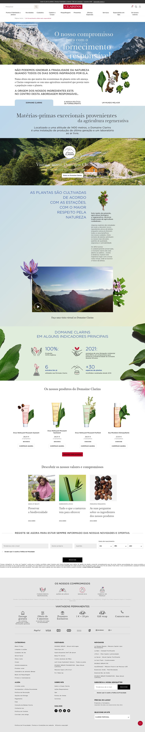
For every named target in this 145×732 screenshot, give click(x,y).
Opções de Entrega (21, 695)
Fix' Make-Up (59, 673)
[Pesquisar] (36, 7)
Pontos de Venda (60, 695)
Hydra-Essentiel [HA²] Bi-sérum (65, 652)
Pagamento (18, 698)
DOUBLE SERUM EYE (101, 663)
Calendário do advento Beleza (25, 671)
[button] (140, 723)
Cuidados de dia (20, 652)
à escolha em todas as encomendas (42, 619)
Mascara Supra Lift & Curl (63, 669)
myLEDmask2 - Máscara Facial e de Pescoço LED (111, 666)
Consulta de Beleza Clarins (24, 705)
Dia (101, 546)
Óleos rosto (19, 659)
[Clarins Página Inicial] (73, 6)
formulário (105, 703)
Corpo (17, 662)
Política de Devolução (22, 692)
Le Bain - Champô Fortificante (104, 651)
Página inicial (19, 18)
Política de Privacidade (27, 551)
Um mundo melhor (111, 103)
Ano (130, 546)
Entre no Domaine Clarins (72, 175)
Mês (115, 546)
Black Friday (19, 646)
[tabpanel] (26, 421)
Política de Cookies (21, 711)
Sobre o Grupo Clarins (62, 686)
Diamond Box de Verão (102, 673)
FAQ (16, 702)
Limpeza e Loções (21, 649)
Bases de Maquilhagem (22, 674)
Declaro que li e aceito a (19, 551)
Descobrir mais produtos (72, 454)
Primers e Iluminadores (22, 678)
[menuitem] (132, 7)
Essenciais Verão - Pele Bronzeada (106, 669)
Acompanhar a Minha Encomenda (26, 689)
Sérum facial (19, 655)
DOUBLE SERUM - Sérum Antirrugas (67, 646)
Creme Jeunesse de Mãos (63, 659)
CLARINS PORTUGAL (102, 717)
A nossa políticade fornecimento (72, 103)
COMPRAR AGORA (26, 446)
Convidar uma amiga (22, 714)
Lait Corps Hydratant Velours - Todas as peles (70, 662)
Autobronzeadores (21, 665)
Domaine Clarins (34, 103)
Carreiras (58, 698)
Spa (56, 692)
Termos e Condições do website (43, 725)
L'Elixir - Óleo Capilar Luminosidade (106, 654)
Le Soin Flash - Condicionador (104, 660)
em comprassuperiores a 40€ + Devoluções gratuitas (23, 619)
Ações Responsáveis (61, 689)
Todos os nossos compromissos (27, 25)
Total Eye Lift (59, 649)
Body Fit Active (60, 655)
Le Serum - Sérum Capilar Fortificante (107, 657)
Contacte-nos (19, 708)
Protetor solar (19, 668)
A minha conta (20, 686)
